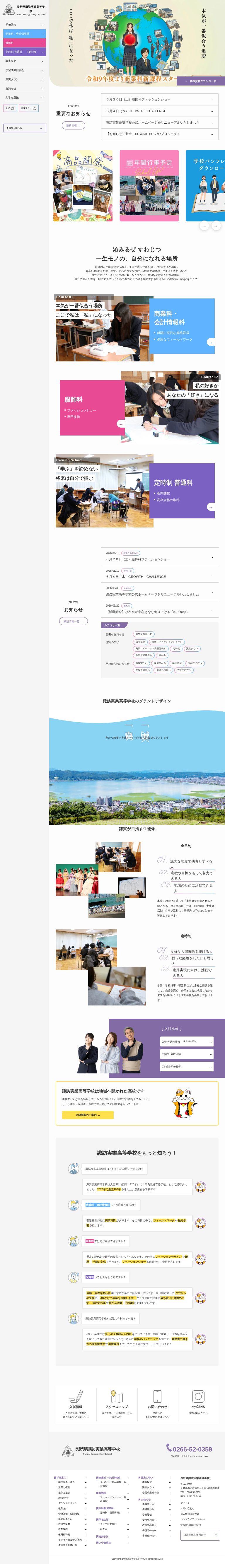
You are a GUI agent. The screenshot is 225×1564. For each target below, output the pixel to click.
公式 (8, 108)
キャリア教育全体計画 (72, 1540)
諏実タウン (25, 79)
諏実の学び (156, 1477)
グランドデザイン (72, 1503)
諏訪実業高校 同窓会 (195, 1534)
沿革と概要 (72, 1487)
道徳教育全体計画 (72, 1545)
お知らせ (25, 88)
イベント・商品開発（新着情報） (114, 1484)
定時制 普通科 (25, 51)
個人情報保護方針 (189, 1514)
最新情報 (73, 125)
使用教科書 (72, 1534)
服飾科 (25, 42)
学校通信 (177, 663)
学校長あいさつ (72, 1482)
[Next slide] (216, 225)
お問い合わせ (24, 128)
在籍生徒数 (72, 1524)
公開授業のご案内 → (88, 1114)
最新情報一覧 (73, 621)
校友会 (162, 655)
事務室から (141, 663)
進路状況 (114, 1536)
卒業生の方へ (184, 670)
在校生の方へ (143, 670)
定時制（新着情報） (114, 1512)
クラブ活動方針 (114, 1524)
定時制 (176, 648)
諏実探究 (25, 60)
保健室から (160, 663)
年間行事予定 (72, 1519)
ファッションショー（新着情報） (114, 1499)
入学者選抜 (25, 97)
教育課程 (72, 1529)
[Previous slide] (204, 225)
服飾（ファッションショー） (167, 642)
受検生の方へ (195, 663)
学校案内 (25, 24)
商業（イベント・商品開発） (151, 648)
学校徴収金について (191, 1525)
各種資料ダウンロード (200, 81)
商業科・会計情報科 (25, 33)
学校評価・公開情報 (72, 1513)
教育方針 (72, 1508)
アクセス (185, 1503)
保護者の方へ (163, 670)
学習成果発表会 (25, 70)
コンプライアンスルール (193, 1519)
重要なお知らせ (144, 634)
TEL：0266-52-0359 (190, 1492)
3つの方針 (72, 1498)
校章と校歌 (72, 1492)
